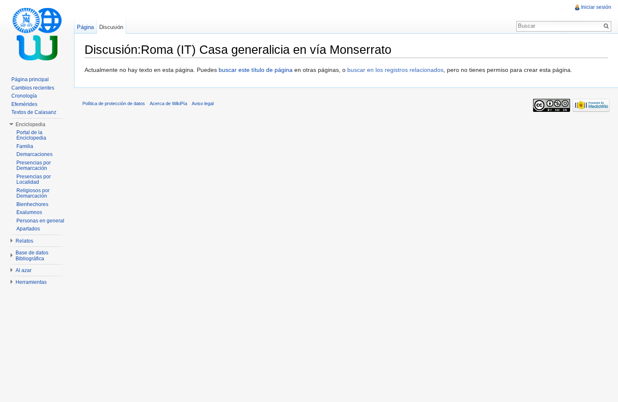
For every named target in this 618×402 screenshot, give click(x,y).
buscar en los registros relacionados (395, 69)
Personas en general (40, 221)
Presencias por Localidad (33, 179)
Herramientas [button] (31, 282)
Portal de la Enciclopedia (31, 135)
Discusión (111, 27)
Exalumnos (29, 212)
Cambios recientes (32, 88)
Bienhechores (32, 204)
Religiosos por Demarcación (33, 193)
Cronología (24, 96)
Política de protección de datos (113, 103)
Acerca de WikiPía (168, 103)
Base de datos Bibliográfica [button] (32, 256)
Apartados (28, 229)
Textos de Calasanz (33, 112)
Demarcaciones (34, 154)
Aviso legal (203, 103)
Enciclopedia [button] (30, 124)
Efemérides (24, 104)
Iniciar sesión (596, 7)
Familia (24, 146)
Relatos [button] (24, 241)
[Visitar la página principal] (37, 33)
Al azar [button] (24, 270)
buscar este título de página (256, 69)
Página (85, 27)
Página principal (30, 79)
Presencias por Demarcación (33, 166)
